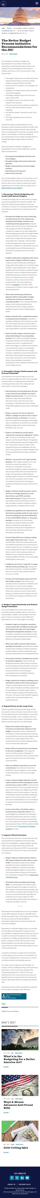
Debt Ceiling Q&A (16, 1147)
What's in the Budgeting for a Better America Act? (19, 1059)
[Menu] (37, 3)
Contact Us (11, 1184)
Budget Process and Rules (10, 1011)
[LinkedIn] (22, 1178)
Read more (6, 1067)
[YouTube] (27, 1178)
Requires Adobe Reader (11, 996)
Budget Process (18, 1053)
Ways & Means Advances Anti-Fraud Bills (18, 1105)
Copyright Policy (25, 1184)
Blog (12, 1053)
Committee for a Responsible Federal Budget (3, 3)
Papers (12, 1144)
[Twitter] (17, 1178)
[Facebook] (12, 1178)
